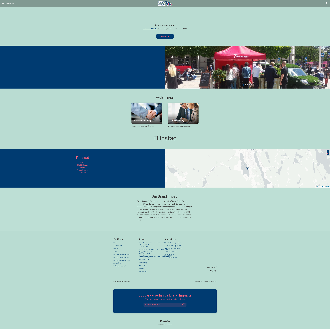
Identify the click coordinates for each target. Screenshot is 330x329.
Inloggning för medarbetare (121, 282)
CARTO (328, 186)
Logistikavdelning (171, 251)
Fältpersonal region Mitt (121, 257)
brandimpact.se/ (212, 267)
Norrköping (143, 263)
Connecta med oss (150, 28)
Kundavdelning (170, 254)
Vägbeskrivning (82, 170)
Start (115, 243)
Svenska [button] (212, 282)
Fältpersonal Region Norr (121, 260)
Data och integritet (119, 266)
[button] (326, 3)
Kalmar (141, 268)
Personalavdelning (171, 257)
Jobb (115, 251)
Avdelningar (117, 246)
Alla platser (143, 271)
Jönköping (142, 265)
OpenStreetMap (320, 186)
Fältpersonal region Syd (121, 254)
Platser (115, 249)
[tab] (243, 85)
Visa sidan (82, 173)
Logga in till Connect (201, 282)
